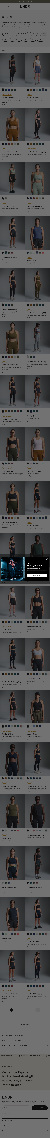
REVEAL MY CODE (37, 575)
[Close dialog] (47, 559)
